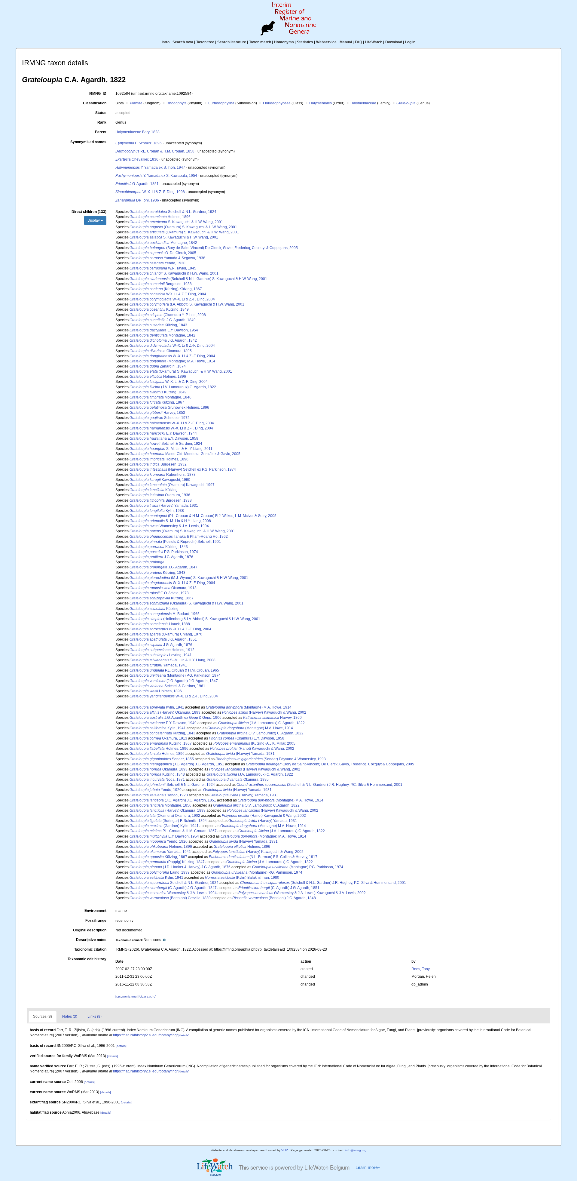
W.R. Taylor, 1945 (163, 268)
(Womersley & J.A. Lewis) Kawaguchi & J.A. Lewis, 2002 (302, 893)
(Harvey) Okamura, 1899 (168, 810)
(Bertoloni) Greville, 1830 (170, 898)
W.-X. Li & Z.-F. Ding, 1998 (150, 192)
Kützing (154, 490)
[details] (184, 1035)
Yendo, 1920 (157, 263)
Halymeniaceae (363, 103)
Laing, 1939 (160, 872)
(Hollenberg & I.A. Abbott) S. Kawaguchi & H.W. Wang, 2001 (195, 619)
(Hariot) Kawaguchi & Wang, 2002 (252, 748)
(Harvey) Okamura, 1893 (165, 712)
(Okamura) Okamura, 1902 (165, 815)
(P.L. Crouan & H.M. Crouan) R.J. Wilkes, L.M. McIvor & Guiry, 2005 (203, 516)
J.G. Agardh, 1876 (161, 557)
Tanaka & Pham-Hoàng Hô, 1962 (179, 536)
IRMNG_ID (97, 93)
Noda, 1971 (157, 779)
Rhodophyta (176, 103)
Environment (95, 911)
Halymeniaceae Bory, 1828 (137, 132)
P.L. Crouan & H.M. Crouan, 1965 (174, 670)
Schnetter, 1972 (160, 418)
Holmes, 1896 (160, 217)
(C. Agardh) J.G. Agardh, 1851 (278, 888)
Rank (101, 122)
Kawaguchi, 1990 (160, 480)
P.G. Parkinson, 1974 (164, 552)
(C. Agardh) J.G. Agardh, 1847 (173, 888)
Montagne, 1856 (160, 805)
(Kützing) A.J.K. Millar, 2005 (254, 743)
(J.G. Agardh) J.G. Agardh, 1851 (177, 764)
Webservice (326, 42)
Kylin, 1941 (157, 707)
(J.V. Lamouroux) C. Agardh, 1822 (173, 387)
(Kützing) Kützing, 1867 (166, 289)
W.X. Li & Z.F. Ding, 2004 (168, 294)
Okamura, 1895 (161, 351)
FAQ (358, 42)
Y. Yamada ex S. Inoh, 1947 (150, 167)
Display (94, 220)
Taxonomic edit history (87, 959)
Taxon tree (205, 42)
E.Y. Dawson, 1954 (164, 330)
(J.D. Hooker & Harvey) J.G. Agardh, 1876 (180, 867)
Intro (165, 42)
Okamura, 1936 (160, 495)
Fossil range (95, 920)
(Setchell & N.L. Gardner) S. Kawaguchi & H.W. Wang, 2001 (198, 279)
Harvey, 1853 (157, 413)
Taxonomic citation (90, 949)
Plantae (136, 103)
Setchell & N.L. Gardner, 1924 (173, 212)
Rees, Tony (420, 969)
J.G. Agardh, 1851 (137, 184)
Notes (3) (69, 1016)
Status (100, 113)
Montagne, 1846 (160, 397)
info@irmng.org (355, 1150)
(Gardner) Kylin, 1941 (164, 826)
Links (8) (94, 1016)
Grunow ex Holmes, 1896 (169, 407)
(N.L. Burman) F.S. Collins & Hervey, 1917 (263, 857)
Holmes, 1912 (162, 650)
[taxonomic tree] (127, 996)
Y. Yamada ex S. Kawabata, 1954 (156, 176)
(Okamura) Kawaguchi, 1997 (172, 485)
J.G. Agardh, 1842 (163, 340)
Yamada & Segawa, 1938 (167, 258)
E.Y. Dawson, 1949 (163, 723)
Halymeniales (320, 103)
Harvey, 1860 (272, 717)
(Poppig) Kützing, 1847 (167, 862)
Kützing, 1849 (159, 309)
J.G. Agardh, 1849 (163, 320)
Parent (100, 132)
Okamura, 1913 (163, 588)
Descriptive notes (91, 940)
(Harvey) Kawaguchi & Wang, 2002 (264, 712)
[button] (140, 940)
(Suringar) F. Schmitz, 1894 (168, 821)
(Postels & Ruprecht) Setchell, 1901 (175, 542)
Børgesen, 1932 (158, 464)
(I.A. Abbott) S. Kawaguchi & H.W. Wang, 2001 (187, 304)
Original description (89, 930)
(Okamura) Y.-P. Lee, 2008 (168, 315)
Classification (94, 103)
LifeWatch (373, 42)
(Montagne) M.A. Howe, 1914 (172, 361)
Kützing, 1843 (158, 325)
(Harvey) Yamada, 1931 (164, 505)
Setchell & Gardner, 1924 (166, 443)
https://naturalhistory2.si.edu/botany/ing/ (145, 1035)
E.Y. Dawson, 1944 (163, 433)
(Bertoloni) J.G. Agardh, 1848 (274, 898)
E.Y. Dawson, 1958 (164, 438)
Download (393, 42)
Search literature (231, 42)
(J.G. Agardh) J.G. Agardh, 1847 (174, 681)
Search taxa (182, 42)
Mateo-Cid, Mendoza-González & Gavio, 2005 (185, 454)
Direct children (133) (89, 212)
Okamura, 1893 (159, 769)
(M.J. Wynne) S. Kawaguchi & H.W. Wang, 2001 (189, 578)
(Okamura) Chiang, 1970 (166, 634)
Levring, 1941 (161, 655)
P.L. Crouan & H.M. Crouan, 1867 (173, 831)
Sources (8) (42, 1016)
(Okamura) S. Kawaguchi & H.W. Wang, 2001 (183, 227)
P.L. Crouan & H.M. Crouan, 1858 (154, 151)
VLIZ (284, 1150)
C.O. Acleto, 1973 (159, 593)
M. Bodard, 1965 (165, 614)
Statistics (305, 42)
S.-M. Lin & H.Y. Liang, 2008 (170, 521)
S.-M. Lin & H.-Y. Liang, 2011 (171, 449)
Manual (346, 42)
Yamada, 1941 (158, 665)
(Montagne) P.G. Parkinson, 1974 (175, 675)
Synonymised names (88, 142)
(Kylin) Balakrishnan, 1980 (242, 877)
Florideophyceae (277, 103)
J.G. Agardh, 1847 (163, 567)
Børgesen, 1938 (161, 284)
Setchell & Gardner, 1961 (167, 686)
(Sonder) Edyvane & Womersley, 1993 (270, 759)
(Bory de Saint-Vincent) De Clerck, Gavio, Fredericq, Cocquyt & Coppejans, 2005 (214, 248)
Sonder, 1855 (162, 759)
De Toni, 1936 (137, 200)
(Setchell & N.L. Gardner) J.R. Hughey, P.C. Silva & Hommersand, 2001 (319, 785)
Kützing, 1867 (157, 402)
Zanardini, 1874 (158, 366)
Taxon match (260, 42)
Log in (410, 42)
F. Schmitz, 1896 (138, 143)
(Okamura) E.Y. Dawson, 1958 (246, 738)
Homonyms (284, 42)
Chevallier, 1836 (136, 159)
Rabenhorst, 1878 (163, 474)
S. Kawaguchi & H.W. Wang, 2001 (176, 222)
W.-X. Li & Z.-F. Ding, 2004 (172, 299)
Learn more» (368, 1167)
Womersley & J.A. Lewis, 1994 (169, 526)
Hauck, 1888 (160, 624)
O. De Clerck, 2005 (163, 253)
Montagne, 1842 (163, 243)
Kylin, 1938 (157, 511)
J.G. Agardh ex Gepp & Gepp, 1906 (175, 717)
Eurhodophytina (221, 103)
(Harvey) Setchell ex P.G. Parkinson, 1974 (183, 469)
